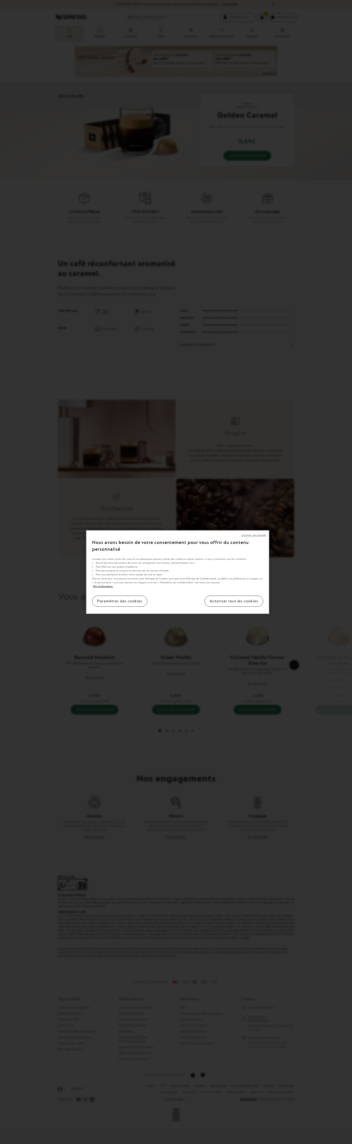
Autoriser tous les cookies (234, 601)
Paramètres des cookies (119, 601)
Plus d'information (103, 586)
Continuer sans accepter (253, 535)
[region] (177, 572)
